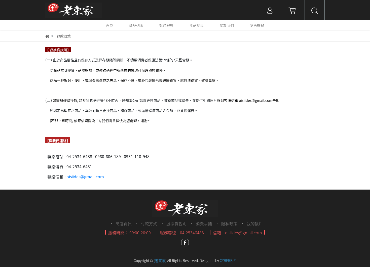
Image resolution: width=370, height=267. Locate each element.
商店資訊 (124, 223)
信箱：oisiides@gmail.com (237, 233)
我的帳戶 (255, 223)
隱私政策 (229, 223)
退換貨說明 (176, 223)
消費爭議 (204, 223)
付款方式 (149, 223)
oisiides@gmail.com (85, 176)
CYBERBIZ (228, 260)
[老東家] (160, 260)
